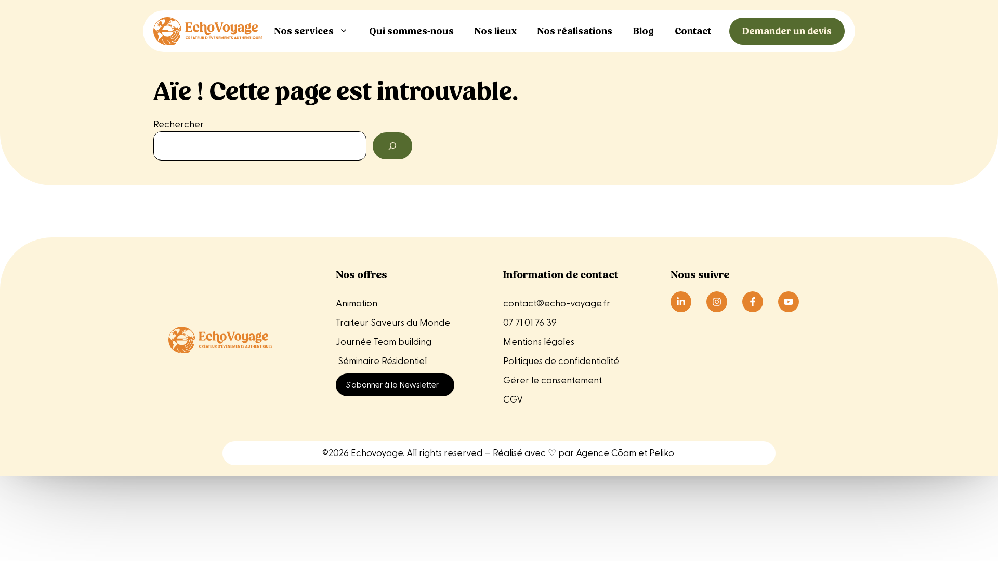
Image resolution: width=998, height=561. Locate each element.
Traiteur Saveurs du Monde (393, 323)
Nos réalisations (574, 31)
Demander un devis (787, 31)
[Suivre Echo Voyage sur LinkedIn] (681, 301)
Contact (693, 31)
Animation (356, 304)
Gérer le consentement (552, 380)
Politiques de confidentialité (561, 361)
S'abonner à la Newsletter (392, 385)
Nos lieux (496, 31)
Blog (643, 31)
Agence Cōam (606, 453)
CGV (513, 400)
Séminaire (359, 361)
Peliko (661, 453)
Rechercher (178, 124)
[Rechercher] (392, 146)
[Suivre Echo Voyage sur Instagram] (716, 301)
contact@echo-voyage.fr (556, 304)
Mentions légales (539, 342)
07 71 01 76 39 (530, 323)
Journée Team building (383, 342)
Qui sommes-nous (411, 31)
